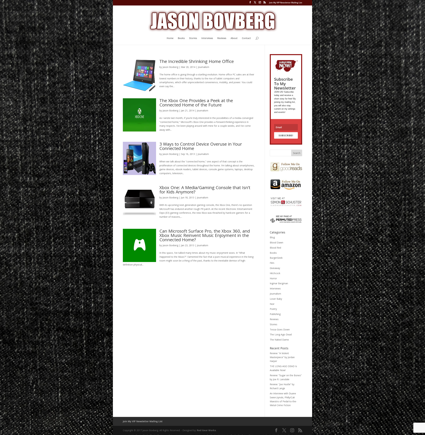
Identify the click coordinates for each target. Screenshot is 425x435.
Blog (272, 237)
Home (170, 38)
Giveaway (275, 268)
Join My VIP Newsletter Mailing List (285, 3)
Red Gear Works (206, 430)
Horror (273, 278)
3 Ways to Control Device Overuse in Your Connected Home (200, 146)
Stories (193, 38)
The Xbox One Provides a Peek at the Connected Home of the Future (196, 102)
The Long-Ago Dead (281, 334)
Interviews (207, 38)
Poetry (273, 308)
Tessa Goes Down (280, 329)
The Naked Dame (279, 339)
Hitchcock (275, 273)
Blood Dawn (276, 242)
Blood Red (275, 247)
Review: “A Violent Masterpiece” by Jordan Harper (282, 357)
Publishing (275, 314)
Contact (246, 38)
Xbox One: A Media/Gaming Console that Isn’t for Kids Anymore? (204, 189)
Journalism (203, 67)
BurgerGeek (276, 257)
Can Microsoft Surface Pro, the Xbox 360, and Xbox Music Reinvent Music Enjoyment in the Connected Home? (204, 235)
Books (181, 38)
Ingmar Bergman (279, 283)
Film (272, 262)
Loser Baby (276, 298)
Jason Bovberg (170, 67)
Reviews (221, 38)
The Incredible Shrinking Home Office (196, 61)
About (234, 38)
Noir (272, 303)
